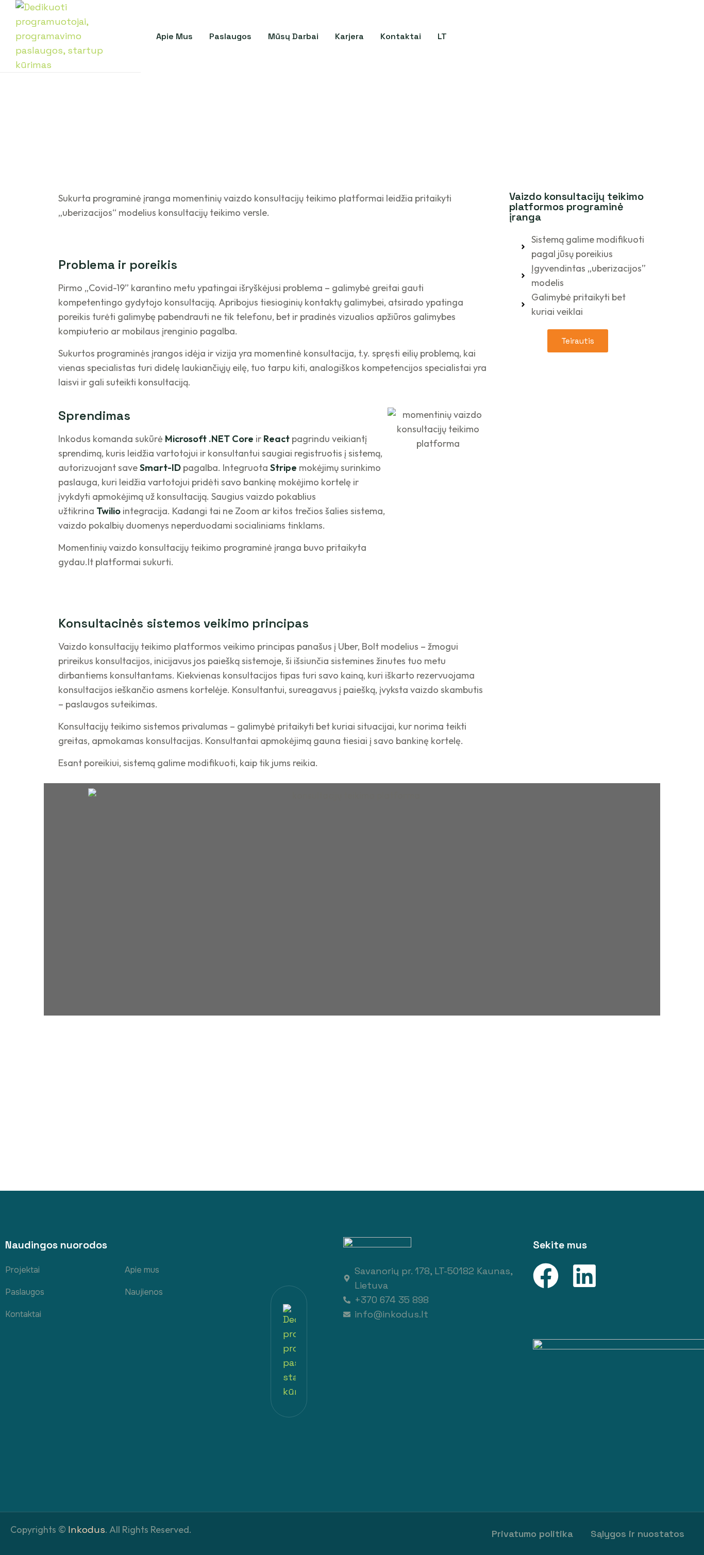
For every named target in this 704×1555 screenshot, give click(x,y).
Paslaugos (24, 1292)
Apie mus (142, 1269)
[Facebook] (546, 1276)
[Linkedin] (584, 1276)
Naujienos (144, 1292)
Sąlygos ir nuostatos (637, 1534)
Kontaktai (23, 1314)
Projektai (22, 1269)
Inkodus (86, 1529)
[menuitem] (442, 36)
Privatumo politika (532, 1534)
